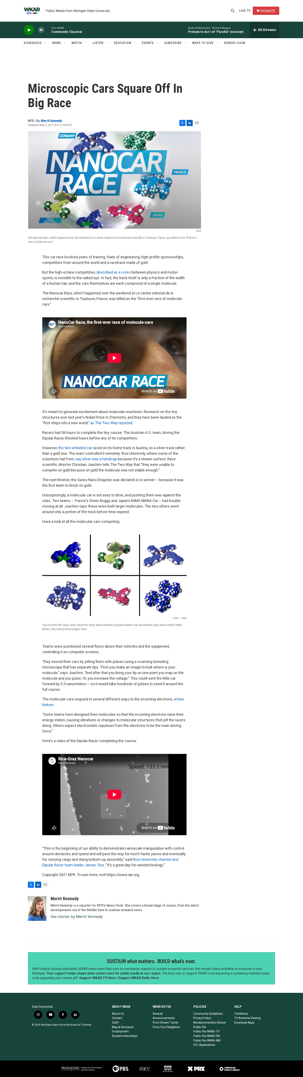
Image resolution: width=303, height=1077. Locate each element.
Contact (117, 1018)
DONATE (267, 11)
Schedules (33, 43)
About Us (118, 1013)
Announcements (164, 1018)
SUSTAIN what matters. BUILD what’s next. (151, 961)
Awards (158, 1013)
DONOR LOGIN (234, 43)
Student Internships (124, 1036)
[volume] (41, 30)
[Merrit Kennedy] (37, 908)
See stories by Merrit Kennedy (76, 916)
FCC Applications (204, 1044)
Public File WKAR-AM (206, 1040)
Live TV (245, 10)
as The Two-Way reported (111, 423)
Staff (115, 1022)
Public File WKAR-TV (206, 1031)
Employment (120, 1031)
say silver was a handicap (96, 459)
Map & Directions (123, 1027)
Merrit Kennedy (51, 121)
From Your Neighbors (166, 1027)
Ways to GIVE (203, 43)
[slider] (47, 30)
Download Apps (244, 1022)
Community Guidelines (208, 1013)
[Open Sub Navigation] (45, 42)
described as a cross (113, 272)
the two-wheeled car (75, 448)
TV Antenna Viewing (247, 1018)
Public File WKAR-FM (206, 1036)
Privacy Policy (202, 1018)
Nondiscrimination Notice (209, 1022)
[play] (29, 30)
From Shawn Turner (166, 1022)
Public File (199, 1027)
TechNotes (241, 1013)
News (56, 43)
